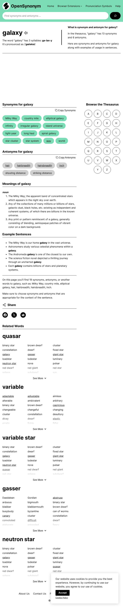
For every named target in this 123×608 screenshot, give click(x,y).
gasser (31, 354)
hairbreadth (23, 165)
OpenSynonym (26, 6)
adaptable (8, 396)
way (48, 140)
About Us (24, 593)
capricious (58, 405)
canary (6, 515)
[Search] (115, 15)
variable (13, 386)
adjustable (33, 396)
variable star (18, 437)
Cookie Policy (62, 597)
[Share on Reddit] (23, 315)
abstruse (58, 497)
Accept (62, 592)
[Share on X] (14, 315)
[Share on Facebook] (5, 315)
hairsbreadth (45, 165)
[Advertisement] (61, 78)
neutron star (9, 363)
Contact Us (39, 593)
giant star (58, 354)
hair (7, 165)
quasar (11, 336)
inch (61, 165)
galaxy (6, 354)
